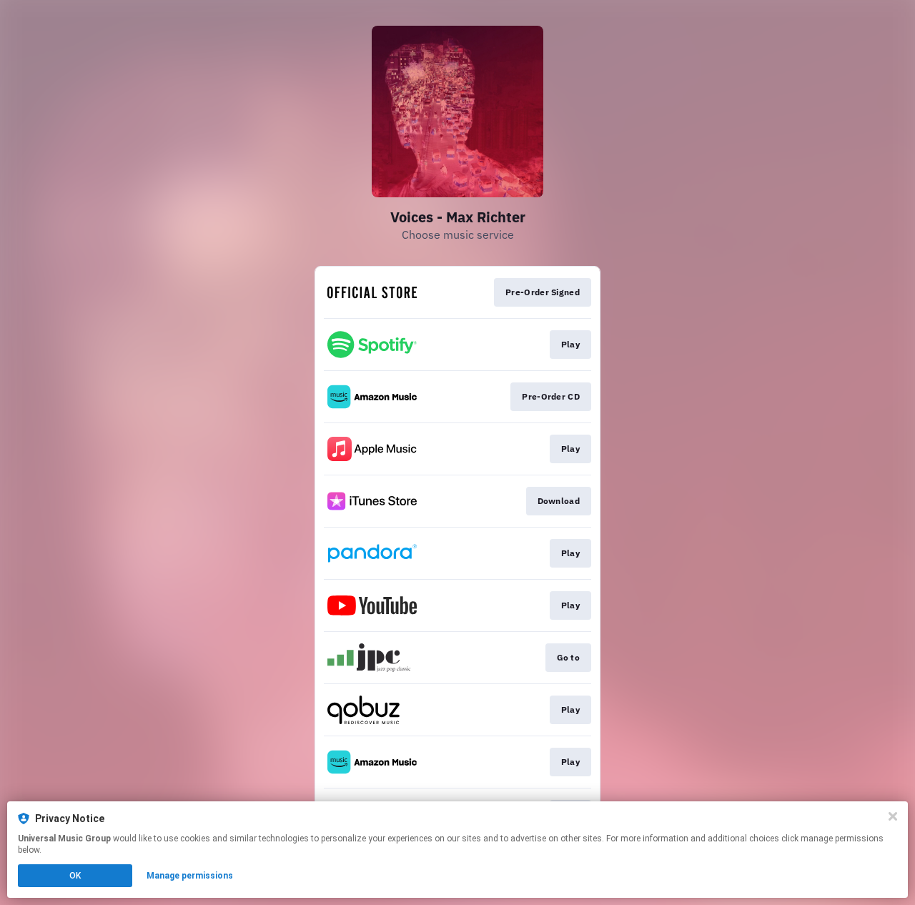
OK (75, 876)
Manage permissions (190, 876)
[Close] (892, 816)
